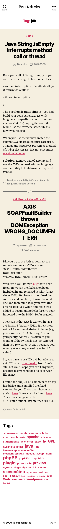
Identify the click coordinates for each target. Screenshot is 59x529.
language (12, 183)
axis (9, 409)
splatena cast (34, 472)
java (42, 180)
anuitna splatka (38, 433)
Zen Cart (6, 483)
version (31, 183)
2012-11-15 (40, 64)
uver (49, 475)
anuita (24, 433)
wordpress (34, 479)
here (15, 393)
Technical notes (30, 6)
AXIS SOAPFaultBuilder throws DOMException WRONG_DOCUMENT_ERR (29, 222)
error (30, 441)
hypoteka (9, 446)
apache (33, 437)
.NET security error (10, 433)
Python (7, 467)
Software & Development (29, 199)
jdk (47, 180)
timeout (15, 475)
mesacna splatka (13, 453)
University (41, 476)
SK (34, 467)
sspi (5, 475)
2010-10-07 (40, 245)
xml (46, 479)
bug (35, 284)
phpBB (10, 457)
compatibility (21, 180)
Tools (23, 476)
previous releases (14, 153)
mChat (31, 450)
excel (38, 441)
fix (14, 409)
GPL (51, 441)
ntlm (49, 453)
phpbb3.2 (38, 458)
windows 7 (18, 479)
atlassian (46, 437)
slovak (42, 467)
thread (22, 183)
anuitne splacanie (14, 437)
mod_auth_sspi (35, 453)
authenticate (11, 441)
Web (6, 479)
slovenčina (14, 471)
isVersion (34, 180)
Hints (29, 36)
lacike (24, 64)
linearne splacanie (14, 450)
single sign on (22, 467)
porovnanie (24, 463)
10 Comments (31, 250)
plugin (9, 462)
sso (47, 472)
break (10, 180)
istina (19, 446)
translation (31, 476)
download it (29, 363)
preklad (39, 463)
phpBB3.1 (24, 458)
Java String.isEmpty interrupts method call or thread (29, 50)
